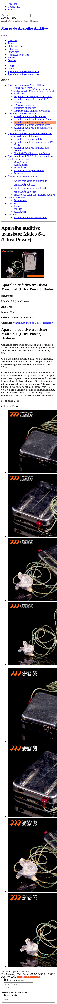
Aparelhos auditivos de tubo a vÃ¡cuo (33, 119)
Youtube (12, 9)
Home (11, 65)
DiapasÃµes (20, 167)
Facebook (12, 4)
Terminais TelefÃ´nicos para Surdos (32, 153)
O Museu (12, 40)
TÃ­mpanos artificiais (24, 105)
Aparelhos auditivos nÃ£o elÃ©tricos (26, 85)
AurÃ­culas (19, 93)
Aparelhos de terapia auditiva (28, 139)
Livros (17, 206)
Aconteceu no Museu (18, 54)
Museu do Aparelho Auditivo (24, 28)
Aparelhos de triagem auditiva (29, 170)
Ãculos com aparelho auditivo (23, 176)
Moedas (18, 209)
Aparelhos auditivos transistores (23, 74)
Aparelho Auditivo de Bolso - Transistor (33, 322)
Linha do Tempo (16, 46)
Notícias (12, 57)
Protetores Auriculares (25, 107)
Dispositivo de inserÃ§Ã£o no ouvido (33, 96)
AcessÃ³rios (20, 211)
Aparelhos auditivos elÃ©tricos (23, 71)
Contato (12, 60)
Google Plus (14, 6)
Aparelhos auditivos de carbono (30, 116)
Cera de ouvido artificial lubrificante (32, 110)
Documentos (20, 200)
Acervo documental (17, 197)
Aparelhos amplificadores (26, 136)
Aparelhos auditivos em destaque (30, 217)
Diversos (18, 173)
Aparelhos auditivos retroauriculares (32, 125)
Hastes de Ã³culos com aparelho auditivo (34, 194)
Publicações (13, 49)
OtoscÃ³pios (20, 162)
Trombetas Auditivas (24, 88)
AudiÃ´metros (21, 164)
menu (4, 35)
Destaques (13, 214)
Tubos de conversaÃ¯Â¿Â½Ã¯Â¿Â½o (34, 90)
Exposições (13, 51)
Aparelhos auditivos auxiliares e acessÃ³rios (30, 133)
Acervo (11, 43)
